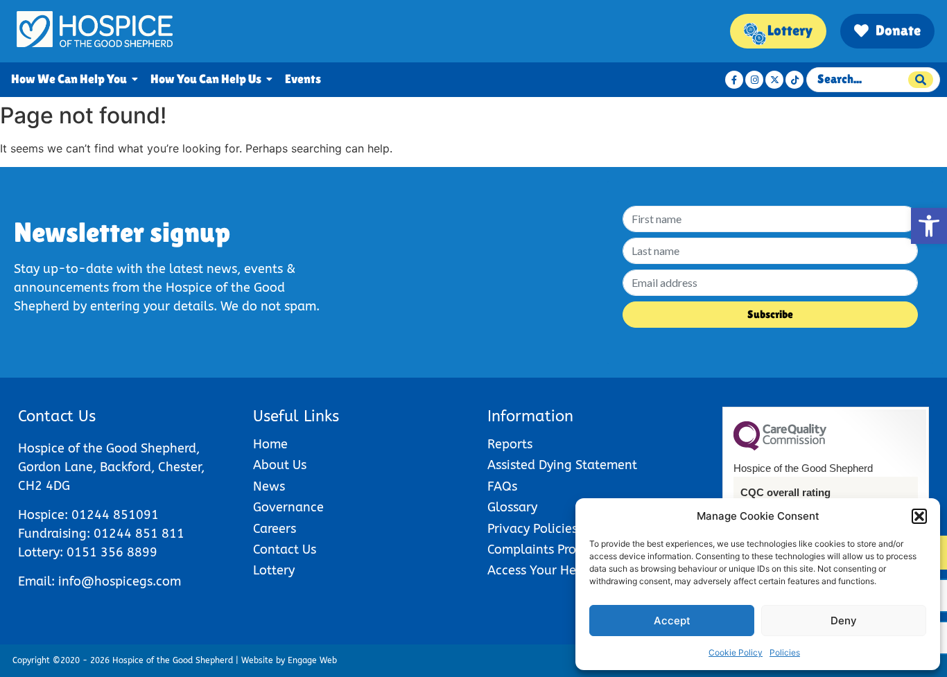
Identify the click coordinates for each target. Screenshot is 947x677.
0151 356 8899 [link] (112, 552)
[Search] (920, 79)
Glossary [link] (512, 507)
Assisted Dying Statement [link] (562, 465)
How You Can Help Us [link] (205, 79)
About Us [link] (279, 465)
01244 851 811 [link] (139, 534)
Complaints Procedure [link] (551, 550)
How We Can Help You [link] (69, 79)
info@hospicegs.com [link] (119, 581)
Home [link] (270, 444)
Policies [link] (785, 652)
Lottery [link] (274, 570)
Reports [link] (509, 444)
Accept (672, 620)
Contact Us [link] (284, 550)
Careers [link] (274, 529)
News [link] (269, 487)
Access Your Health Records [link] (568, 570)
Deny (844, 620)
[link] (929, 226)
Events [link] (303, 79)
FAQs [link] (502, 487)
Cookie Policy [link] (736, 652)
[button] (919, 516)
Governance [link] (288, 507)
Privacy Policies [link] (532, 529)
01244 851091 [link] (115, 515)
